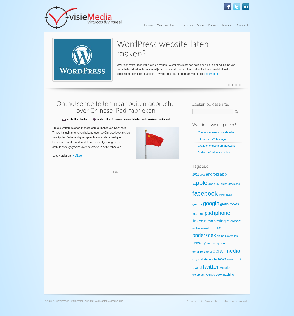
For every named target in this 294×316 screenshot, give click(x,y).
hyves (234, 204)
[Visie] (200, 25)
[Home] (148, 25)
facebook (205, 193)
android (212, 174)
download (234, 183)
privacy (199, 242)
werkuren (153, 119)
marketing (216, 221)
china (107, 119)
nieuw (215, 228)
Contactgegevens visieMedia (216, 132)
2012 (202, 174)
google (211, 203)
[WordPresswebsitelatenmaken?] (164, 48)
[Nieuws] (227, 25)
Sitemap (194, 301)
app (223, 174)
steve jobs (210, 259)
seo (222, 243)
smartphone (200, 251)
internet (197, 213)
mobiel (196, 228)
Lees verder (211, 73)
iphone (222, 213)
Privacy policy (211, 301)
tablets (230, 259)
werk (144, 119)
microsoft (233, 221)
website (225, 267)
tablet (222, 259)
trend (197, 267)
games (197, 204)
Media (83, 119)
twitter (211, 267)
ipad (208, 213)
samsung (213, 243)
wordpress (198, 274)
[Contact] (242, 25)
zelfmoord (164, 119)
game (229, 194)
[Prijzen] (213, 25)
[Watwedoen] (166, 25)
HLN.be (77, 155)
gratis (224, 204)
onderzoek (204, 235)
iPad (76, 119)
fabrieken (117, 119)
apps (211, 183)
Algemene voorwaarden (236, 301)
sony (195, 259)
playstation (231, 236)
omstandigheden (131, 119)
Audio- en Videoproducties (214, 152)
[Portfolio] (186, 25)
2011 (195, 174)
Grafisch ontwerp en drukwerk (216, 145)
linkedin (199, 221)
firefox (222, 194)
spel (200, 259)
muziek (205, 228)
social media (225, 251)
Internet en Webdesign (212, 139)
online (220, 236)
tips (237, 259)
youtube (210, 274)
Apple (70, 119)
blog (218, 184)
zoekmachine (225, 274)
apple (100, 119)
